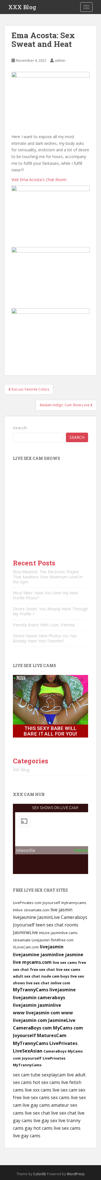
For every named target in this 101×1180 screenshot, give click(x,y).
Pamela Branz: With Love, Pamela (44, 624)
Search (20, 427)
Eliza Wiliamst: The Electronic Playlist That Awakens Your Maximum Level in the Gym (47, 577)
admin (60, 60)
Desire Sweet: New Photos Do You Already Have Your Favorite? (45, 638)
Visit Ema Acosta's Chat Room (39, 179)
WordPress (75, 1174)
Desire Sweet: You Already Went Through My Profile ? (50, 611)
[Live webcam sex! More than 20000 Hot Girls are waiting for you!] (50, 705)
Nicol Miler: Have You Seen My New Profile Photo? (45, 595)
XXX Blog (22, 7)
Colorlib (39, 1174)
